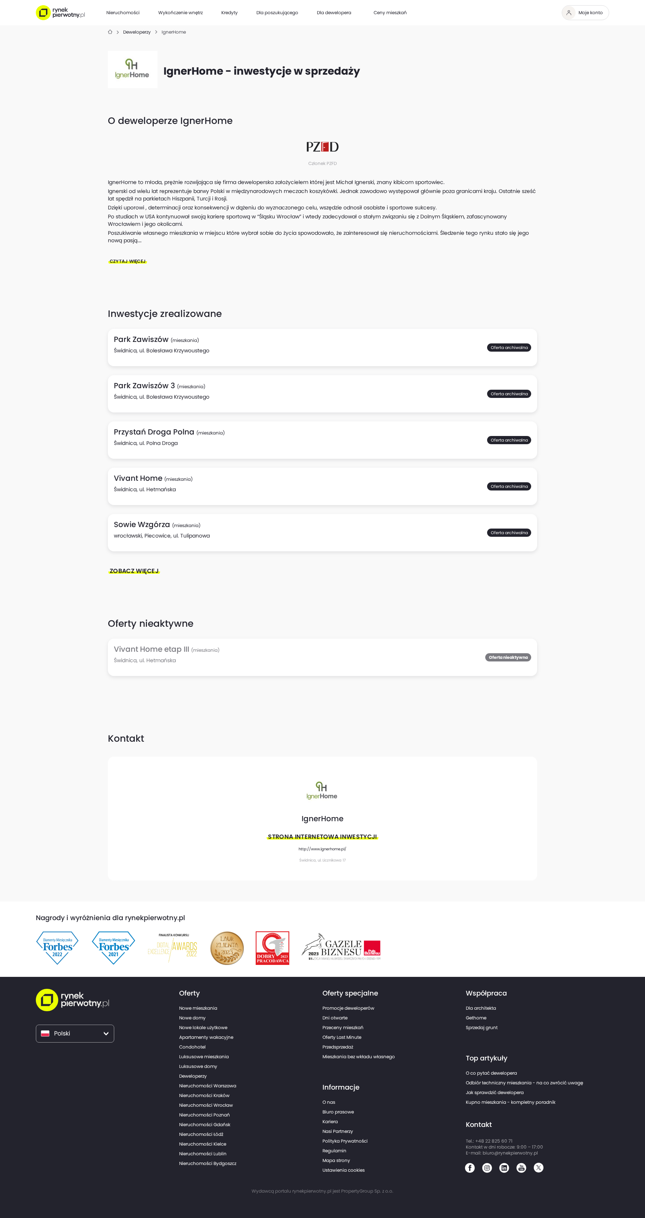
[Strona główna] (110, 32)
